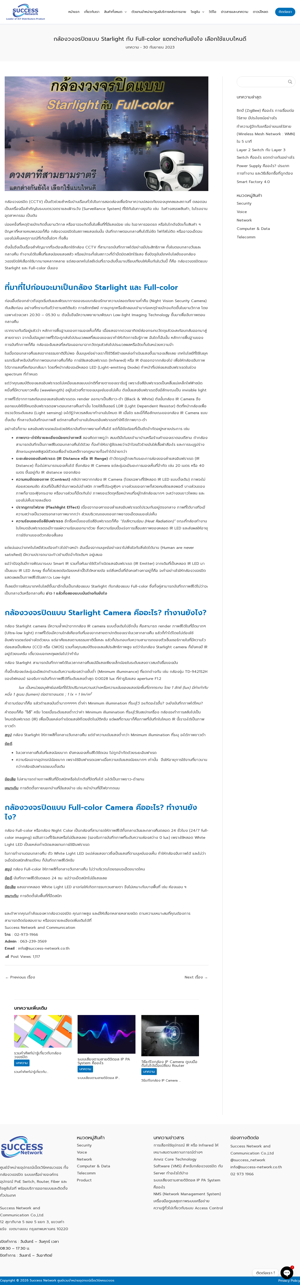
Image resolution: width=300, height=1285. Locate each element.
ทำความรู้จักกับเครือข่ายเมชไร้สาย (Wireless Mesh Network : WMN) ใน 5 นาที (266, 134)
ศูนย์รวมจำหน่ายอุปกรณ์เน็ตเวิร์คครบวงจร (85, 1280)
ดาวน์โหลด (260, 11)
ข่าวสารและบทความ (234, 11)
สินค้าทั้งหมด (113, 11)
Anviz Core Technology (175, 1159)
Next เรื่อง (196, 977)
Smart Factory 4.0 (253, 182)
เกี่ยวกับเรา (91, 11)
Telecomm (246, 237)
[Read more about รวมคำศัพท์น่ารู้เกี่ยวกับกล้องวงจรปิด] (43, 1031)
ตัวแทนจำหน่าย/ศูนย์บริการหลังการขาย (158, 11)
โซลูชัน (195, 11)
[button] (124, 11)
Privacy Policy (289, 1280)
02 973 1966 (242, 1174)
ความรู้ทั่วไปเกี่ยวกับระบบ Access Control (188, 1208)
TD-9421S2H (196, 671)
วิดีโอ (212, 11)
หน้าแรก (73, 11)
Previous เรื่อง (20, 977)
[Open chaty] (287, 1272)
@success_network (247, 1160)
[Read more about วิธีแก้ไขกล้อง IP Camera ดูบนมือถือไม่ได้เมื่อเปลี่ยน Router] (170, 1035)
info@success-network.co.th (256, 1167)
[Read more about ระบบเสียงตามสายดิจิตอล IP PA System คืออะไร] (106, 1034)
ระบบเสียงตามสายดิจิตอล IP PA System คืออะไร (104, 1061)
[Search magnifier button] (290, 82)
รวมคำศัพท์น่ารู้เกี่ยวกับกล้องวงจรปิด (37, 1055)
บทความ (132, 47)
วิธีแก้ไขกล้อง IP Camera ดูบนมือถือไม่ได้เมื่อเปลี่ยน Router (169, 1063)
